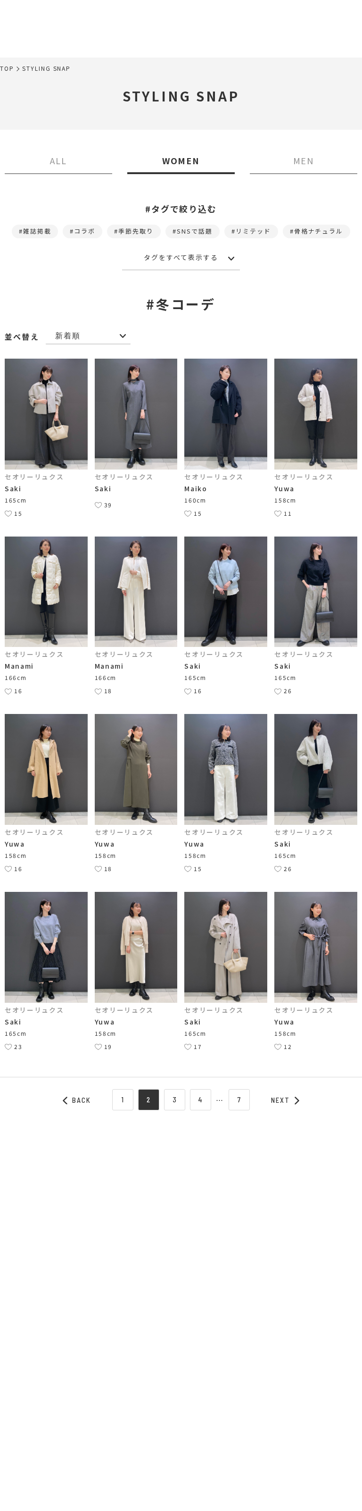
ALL (58, 160)
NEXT (280, 1100)
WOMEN (181, 160)
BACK (81, 1100)
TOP (7, 68)
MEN (303, 160)
